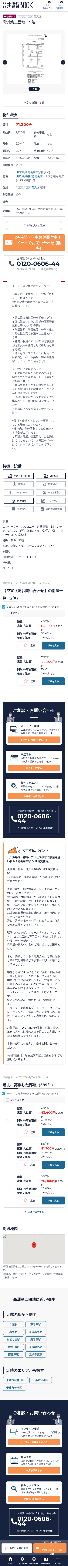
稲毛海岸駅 (34, 172)
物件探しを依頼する (34, 796)
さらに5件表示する (34, 1211)
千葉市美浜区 (31, 187)
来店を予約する (34, 767)
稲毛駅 (39, 176)
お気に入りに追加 (36, 225)
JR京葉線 (21, 172)
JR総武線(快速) (25, 176)
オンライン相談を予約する (34, 739)
